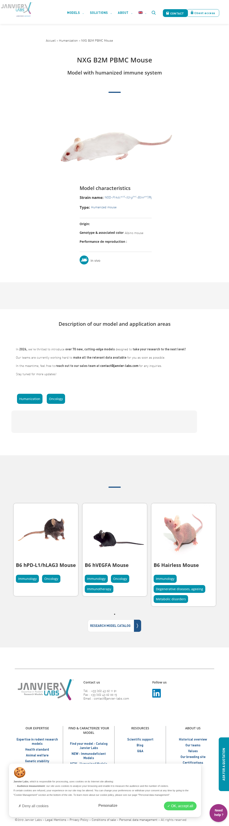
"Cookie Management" (25, 795)
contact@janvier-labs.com (119, 366)
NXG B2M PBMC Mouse (97, 40)
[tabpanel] (46, 549)
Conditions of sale (104, 820)
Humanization (68, 40)
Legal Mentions (55, 820)
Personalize (107, 805)
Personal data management (138, 820)
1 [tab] (114, 614)
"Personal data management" (154, 795)
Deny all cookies (35, 806)
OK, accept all (181, 806)
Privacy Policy (79, 820)
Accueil (51, 40)
